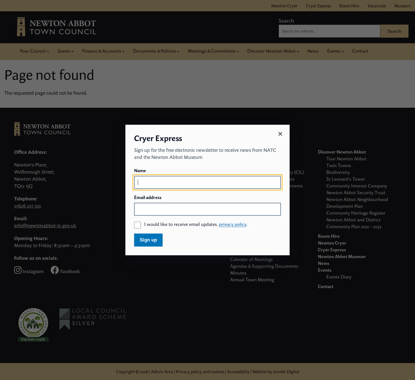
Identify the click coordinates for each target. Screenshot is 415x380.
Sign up (148, 240)
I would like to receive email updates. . (195, 224)
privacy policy (232, 224)
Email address (147, 197)
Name (140, 170)
